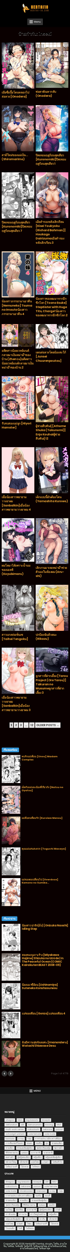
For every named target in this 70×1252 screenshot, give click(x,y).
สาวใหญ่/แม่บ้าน (37, 1214)
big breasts (32, 1119)
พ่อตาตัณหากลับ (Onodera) (46, 94)
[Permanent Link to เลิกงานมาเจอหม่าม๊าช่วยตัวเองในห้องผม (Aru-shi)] (52, 541)
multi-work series (15, 1129)
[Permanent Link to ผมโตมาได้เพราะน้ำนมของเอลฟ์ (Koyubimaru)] (18, 540)
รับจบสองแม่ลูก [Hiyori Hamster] (16, 425)
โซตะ (29, 1223)
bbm (20, 1119)
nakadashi (33, 1129)
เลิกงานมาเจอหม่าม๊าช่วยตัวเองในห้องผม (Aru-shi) (51, 572)
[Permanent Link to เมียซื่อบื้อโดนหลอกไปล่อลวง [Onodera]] (18, 66)
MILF (59, 1124)
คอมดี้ (47, 1195)
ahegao (10, 1119)
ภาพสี (57, 1209)
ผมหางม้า (10, 1157)
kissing (49, 1124)
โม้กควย (24, 1166)
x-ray (21, 1138)
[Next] (10, 1073)
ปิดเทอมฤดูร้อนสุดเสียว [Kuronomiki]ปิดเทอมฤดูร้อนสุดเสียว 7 (17, 226)
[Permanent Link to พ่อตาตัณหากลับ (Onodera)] (52, 65)
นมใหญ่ (9, 1209)
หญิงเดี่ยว (37, 1157)
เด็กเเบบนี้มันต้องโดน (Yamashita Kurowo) (52, 499)
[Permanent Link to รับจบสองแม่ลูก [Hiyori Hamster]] (18, 398)
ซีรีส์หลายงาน (12, 1152)
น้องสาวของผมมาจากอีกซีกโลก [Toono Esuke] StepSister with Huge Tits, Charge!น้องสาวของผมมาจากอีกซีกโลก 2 (52, 307)
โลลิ (20, 1228)
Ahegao (10, 1181)
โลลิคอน (36, 1166)
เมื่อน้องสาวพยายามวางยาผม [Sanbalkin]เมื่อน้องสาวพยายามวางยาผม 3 (16, 703)
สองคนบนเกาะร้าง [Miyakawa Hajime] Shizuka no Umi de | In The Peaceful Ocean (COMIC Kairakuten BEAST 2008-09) (42, 960)
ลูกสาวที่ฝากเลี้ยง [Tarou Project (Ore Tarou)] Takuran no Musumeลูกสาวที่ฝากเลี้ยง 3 (52, 684)
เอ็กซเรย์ (23, 1161)
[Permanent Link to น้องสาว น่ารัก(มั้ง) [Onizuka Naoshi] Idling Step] (11, 937)
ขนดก (29, 1143)
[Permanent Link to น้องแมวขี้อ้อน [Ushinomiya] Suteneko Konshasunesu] (11, 996)
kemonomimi (35, 1124)
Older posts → (47, 725)
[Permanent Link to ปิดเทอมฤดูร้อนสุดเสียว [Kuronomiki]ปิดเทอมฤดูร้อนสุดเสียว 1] (52, 128)
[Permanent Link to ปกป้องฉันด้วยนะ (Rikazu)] (52, 608)
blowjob (46, 1119)
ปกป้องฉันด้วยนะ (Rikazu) (46, 637)
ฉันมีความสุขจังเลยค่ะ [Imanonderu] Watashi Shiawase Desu (45, 1044)
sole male (50, 1133)
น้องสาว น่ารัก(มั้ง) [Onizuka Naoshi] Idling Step (45, 927)
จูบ (47, 1143)
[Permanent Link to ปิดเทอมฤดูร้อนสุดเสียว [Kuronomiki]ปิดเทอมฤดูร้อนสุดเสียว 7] (18, 195)
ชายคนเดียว (57, 1143)
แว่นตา (45, 1161)
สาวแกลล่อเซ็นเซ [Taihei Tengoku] (15, 637)
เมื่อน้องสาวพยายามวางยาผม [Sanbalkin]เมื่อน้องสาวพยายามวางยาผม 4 (16, 503)
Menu (37, 21)
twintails (10, 1138)
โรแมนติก (10, 1228)
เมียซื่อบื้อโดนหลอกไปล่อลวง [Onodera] (15, 94)
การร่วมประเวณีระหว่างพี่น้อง (48, 1138)
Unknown (41, 1191)
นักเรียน (19, 1209)
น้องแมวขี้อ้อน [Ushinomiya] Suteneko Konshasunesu (40, 986)
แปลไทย (35, 1161)
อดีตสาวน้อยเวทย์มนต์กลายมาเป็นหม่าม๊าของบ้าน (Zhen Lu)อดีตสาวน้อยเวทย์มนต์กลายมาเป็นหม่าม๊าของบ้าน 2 (18, 359)
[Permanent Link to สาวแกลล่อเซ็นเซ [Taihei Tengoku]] (18, 608)
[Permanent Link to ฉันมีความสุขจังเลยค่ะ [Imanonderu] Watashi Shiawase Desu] (11, 1054)
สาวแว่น (23, 1214)
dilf (22, 1124)
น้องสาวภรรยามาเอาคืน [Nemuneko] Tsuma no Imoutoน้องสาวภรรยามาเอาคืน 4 (17, 307)
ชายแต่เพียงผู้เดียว (25, 1147)
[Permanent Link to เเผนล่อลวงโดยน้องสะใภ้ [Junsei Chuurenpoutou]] (52, 336)
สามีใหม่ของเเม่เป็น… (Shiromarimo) (15, 157)
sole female (34, 1133)
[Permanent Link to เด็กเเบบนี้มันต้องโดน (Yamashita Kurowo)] (52, 470)
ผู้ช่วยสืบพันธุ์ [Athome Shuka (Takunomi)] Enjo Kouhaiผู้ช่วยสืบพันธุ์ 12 (51, 432)
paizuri (59, 1129)
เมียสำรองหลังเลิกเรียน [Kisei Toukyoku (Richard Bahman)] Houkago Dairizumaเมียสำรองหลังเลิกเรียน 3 (51, 232)
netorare (47, 1129)
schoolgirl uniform (15, 1133)
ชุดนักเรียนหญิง (43, 1147)
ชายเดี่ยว (9, 1147)
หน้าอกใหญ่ (11, 1161)
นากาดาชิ (35, 1152)
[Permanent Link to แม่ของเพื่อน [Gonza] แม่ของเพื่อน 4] (11, 1025)
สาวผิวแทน (10, 1214)
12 (31, 725)
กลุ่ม (29, 1138)
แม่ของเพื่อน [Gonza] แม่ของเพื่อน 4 (43, 1013)
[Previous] (4, 1073)
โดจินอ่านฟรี (11, 1166)
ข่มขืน (39, 1143)
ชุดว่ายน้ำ (58, 1147)
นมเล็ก (52, 1205)
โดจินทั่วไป (57, 1161)
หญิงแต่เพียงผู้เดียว (53, 1157)
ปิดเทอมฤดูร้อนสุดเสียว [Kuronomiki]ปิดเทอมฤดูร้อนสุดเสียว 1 (51, 159)
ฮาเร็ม (42, 1219)
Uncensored (26, 1191)
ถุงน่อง (24, 1152)
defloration (11, 1124)
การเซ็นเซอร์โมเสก (14, 1143)
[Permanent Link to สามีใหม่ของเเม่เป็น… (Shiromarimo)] (18, 128)
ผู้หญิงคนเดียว (24, 1157)
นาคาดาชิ (48, 1152)
